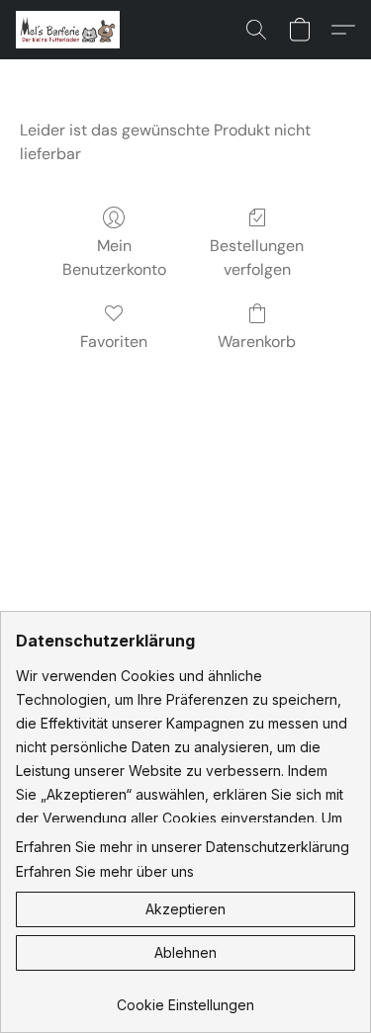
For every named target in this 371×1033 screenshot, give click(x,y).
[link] (185, 998)
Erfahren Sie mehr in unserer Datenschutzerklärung (182, 846)
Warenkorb (257, 341)
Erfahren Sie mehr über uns (105, 871)
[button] (71, 29)
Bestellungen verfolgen (257, 257)
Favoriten (113, 341)
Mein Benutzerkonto (114, 257)
